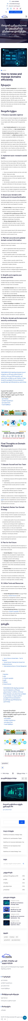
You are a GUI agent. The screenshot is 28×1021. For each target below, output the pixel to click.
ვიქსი (4, 676)
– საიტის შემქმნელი (6, 404)
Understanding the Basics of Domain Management (15, 666)
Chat (25, 1017)
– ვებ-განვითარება (5, 402)
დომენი (4, 70)
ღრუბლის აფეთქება (14, 611)
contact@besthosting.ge (14, 3)
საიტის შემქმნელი (5, 988)
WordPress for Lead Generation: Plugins (12, 838)
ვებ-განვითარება (7, 809)
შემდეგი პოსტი (21, 773)
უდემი (2, 499)
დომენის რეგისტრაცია (6, 983)
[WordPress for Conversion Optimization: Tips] (6, 916)
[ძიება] (6, 12)
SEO (17, 937)
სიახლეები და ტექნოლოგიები (8, 1000)
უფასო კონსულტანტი (15, 12)
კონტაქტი (3, 1010)
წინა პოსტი (6, 773)
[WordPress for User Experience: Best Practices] (6, 922)
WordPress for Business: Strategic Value (12, 834)
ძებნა (22, 822)
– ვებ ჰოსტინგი (4, 398)
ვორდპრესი (6, 889)
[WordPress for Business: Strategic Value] (6, 902)
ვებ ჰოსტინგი (4, 980)
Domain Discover (12, 595)
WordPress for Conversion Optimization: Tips (13, 842)
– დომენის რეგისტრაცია (7, 400)
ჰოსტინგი (5, 882)
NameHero (5, 674)
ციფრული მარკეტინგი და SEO (10, 876)
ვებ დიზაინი (5, 763)
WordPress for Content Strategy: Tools (12, 851)
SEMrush (5, 682)
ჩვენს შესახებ (4, 998)
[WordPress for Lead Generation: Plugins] (6, 909)
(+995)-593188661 (15, 1)
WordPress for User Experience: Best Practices (16, 924)
